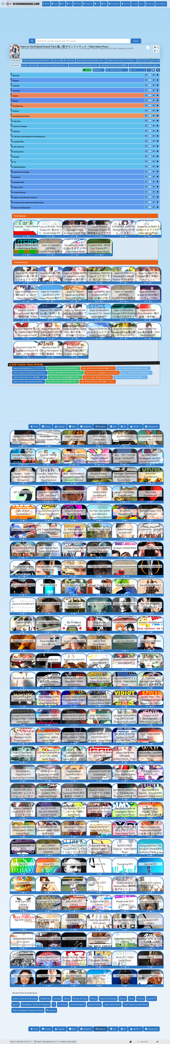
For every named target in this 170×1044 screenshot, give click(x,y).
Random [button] (102, 426)
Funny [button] (47, 426)
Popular (78, 4)
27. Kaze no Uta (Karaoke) (20, 208)
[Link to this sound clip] (154, 75)
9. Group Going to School (20, 116)
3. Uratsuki (15, 86)
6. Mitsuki (14, 101)
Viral (70, 4)
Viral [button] (35, 426)
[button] (147, 47)
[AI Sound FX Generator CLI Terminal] (31, 1041)
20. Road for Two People (20, 172)
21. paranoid (15, 177)
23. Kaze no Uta (17, 187)
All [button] (125, 426)
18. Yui (13, 162)
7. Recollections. (17, 106)
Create (115, 4)
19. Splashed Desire (18, 167)
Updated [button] (87, 426)
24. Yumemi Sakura (18, 192)
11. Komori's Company (19, 126)
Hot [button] (114, 426)
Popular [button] (61, 426)
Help (135, 4)
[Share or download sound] (146, 75)
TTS (98, 4)
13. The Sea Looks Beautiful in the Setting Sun (28, 136)
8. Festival (15, 111)
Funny (56, 4)
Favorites (127, 4)
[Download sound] (150, 75)
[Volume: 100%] (157, 1041)
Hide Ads (151, 4)
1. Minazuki (15, 75)
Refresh (100, 70)
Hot (63, 4)
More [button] (141, 4)
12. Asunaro (15, 131)
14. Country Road (17, 142)
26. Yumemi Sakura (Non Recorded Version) (27, 203)
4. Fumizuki (15, 91)
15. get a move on (17, 147)
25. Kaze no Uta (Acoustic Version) (24, 197)
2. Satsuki (15, 81)
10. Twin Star (16, 121)
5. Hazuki (14, 96)
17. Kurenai (15, 157)
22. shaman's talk (17, 182)
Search (47, 4)
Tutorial (88, 70)
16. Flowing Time (17, 152)
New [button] (74, 426)
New (104, 4)
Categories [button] (153, 426)
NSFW (136, 426)
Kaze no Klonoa (144, 60)
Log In (161, 4)
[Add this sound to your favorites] (157, 75)
